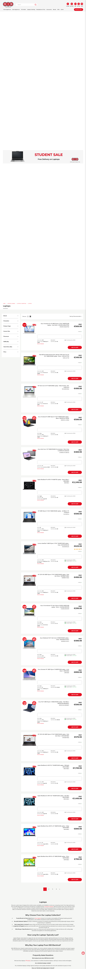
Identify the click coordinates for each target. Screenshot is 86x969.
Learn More (74, 561)
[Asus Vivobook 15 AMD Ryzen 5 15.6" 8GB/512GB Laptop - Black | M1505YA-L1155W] (29, 423)
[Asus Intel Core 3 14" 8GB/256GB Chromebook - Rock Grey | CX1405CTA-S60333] (29, 455)
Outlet (62, 9)
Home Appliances (7, 9)
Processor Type (40, 341)
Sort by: (75, 316)
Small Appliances (16, 9)
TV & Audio (23, 9)
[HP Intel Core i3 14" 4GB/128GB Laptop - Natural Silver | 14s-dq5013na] (29, 392)
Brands (54, 9)
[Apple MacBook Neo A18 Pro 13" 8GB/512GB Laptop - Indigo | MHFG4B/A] (29, 832)
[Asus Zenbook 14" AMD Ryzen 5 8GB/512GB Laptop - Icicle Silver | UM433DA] (29, 675)
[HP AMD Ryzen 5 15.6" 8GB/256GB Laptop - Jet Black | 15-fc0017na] (29, 517)
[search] (35, 4)
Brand (38, 433)
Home (4, 303)
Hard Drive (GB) (53, 341)
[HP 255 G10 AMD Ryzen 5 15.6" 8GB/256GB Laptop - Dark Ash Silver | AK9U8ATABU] (29, 740)
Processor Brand (40, 657)
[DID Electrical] (8, 4)
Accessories (49, 9)
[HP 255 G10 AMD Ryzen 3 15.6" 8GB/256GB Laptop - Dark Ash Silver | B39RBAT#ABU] (29, 581)
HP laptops (28, 960)
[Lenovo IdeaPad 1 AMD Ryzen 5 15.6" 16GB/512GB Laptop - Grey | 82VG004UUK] (29, 549)
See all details (40, 344)
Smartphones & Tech (40, 9)
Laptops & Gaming (31, 9)
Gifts (58, 9)
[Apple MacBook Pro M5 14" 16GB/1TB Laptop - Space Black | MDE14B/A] (29, 486)
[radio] (28, 316)
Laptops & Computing (21, 303)
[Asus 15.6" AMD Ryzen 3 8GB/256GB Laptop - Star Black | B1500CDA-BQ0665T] (29, 708)
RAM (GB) (52, 340)
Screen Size (39, 340)
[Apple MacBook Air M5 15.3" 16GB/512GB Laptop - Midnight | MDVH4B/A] (29, 771)
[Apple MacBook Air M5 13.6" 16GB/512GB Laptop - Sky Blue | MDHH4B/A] (29, 802)
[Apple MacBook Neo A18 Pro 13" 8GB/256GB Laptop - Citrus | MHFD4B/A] (29, 862)
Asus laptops (38, 918)
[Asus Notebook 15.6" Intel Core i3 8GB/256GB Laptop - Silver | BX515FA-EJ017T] (29, 644)
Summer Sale (78, 9)
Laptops (30, 303)
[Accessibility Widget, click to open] (83, 953)
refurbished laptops (48, 906)
